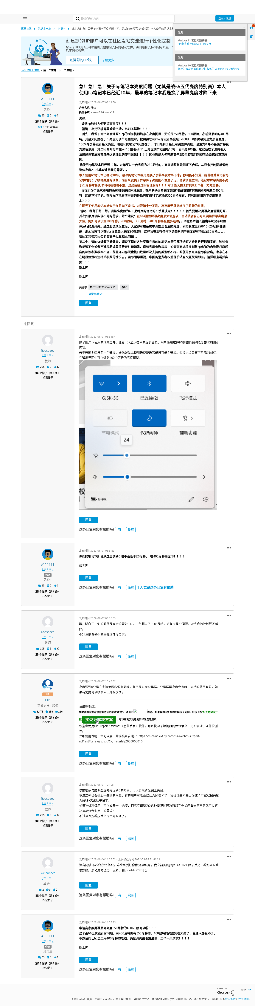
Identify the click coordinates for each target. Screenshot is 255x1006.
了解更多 (108, 60)
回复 (88, 303)
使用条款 (230, 999)
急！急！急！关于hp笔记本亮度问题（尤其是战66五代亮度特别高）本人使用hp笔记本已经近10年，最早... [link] (133, 28)
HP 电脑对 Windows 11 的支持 (194, 43)
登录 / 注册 (224, 18)
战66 (125, 287)
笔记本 (62, 28)
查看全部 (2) (95, 294)
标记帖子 (48, 131)
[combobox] (124, 18)
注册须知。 (244, 999)
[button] (229, 82)
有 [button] (119, 530)
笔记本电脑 (44, 28)
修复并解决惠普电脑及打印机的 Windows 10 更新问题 (208, 69)
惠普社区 (26, 28)
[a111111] (47, 88)
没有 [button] (131, 530)
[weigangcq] (47, 863)
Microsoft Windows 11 (103, 287)
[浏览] (24, 18)
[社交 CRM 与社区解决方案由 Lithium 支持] (225, 991)
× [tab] (243, 26)
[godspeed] (47, 340)
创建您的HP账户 (82, 60)
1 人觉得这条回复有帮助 (155, 587)
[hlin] (47, 684)
